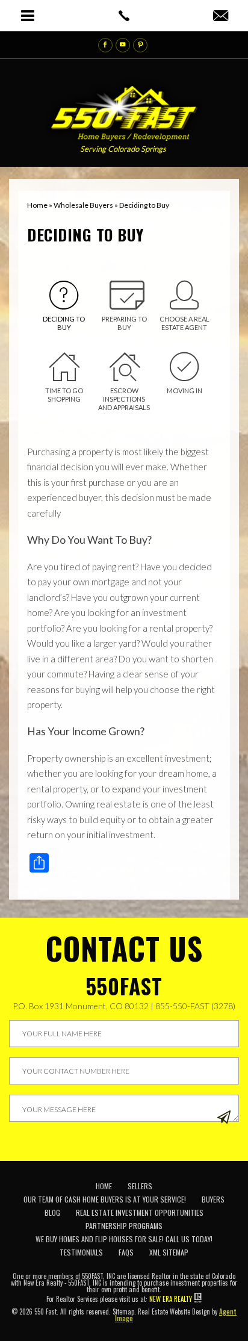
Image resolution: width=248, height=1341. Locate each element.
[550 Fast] (124, 110)
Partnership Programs (124, 1226)
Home (104, 1186)
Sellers (140, 1186)
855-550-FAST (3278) (195, 1006)
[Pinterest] (140, 45)
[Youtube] (123, 45)
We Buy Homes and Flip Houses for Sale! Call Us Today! (124, 1239)
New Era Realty (170, 1299)
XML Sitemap (168, 1252)
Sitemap (123, 1311)
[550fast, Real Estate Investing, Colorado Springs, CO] (215, 1200)
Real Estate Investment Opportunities (139, 1212)
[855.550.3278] (124, 15)
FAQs (126, 1252)
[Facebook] (105, 45)
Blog (52, 1212)
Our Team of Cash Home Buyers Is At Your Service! (104, 1199)
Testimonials (81, 1252)
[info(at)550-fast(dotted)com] (220, 16)
